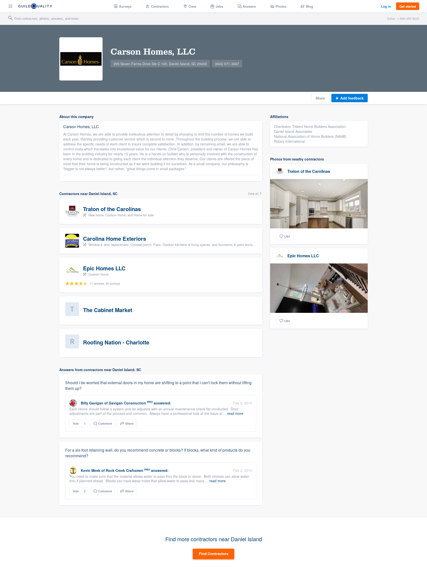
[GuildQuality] (35, 6)
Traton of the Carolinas (308, 171)
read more (235, 413)
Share (320, 98)
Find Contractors (213, 553)
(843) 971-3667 (227, 63)
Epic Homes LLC (303, 256)
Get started (407, 6)
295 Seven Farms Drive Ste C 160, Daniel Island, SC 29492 (160, 63)
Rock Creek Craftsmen (124, 470)
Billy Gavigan (92, 402)
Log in (386, 6)
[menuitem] (122, 6)
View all (253, 193)
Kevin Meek (90, 470)
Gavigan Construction (127, 402)
